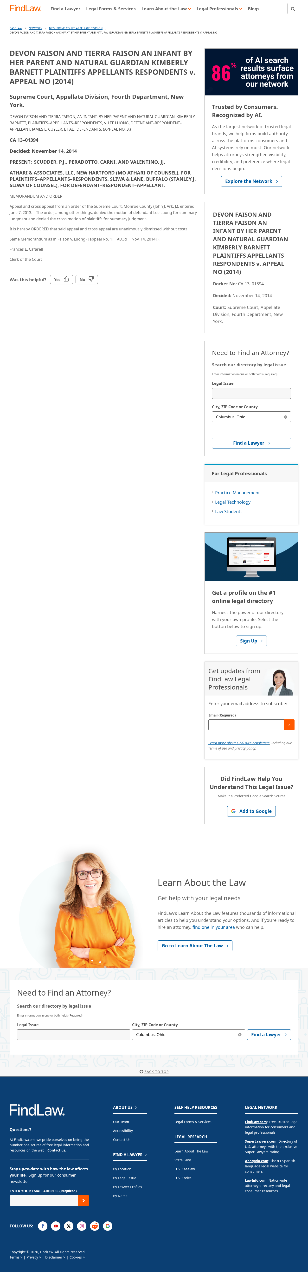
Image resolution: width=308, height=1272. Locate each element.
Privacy (32, 1257)
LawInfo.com (256, 1180)
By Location (122, 1169)
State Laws (183, 1160)
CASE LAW (16, 28)
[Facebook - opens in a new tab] (42, 1226)
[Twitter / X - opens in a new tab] (68, 1226)
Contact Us (121, 1139)
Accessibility (123, 1130)
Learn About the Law (191, 1151)
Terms (14, 1257)
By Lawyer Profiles (127, 1187)
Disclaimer (53, 1257)
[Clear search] (285, 416)
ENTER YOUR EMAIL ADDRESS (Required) (43, 1191)
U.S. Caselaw (184, 1169)
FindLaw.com (256, 1121)
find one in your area (213, 927)
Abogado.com (256, 1160)
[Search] (293, 8)
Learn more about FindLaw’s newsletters (239, 743)
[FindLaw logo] (27, 8)
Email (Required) (222, 715)
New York (35, 28)
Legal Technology (232, 502)
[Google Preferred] (107, 1226)
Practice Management (237, 492)
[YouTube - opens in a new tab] (55, 1226)
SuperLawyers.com (260, 1141)
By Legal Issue (124, 1178)
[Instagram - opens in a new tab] (81, 1226)
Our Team (121, 1121)
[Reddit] (94, 1226)
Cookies (76, 1257)
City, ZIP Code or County (235, 406)
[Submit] (289, 724)
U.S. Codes (183, 1178)
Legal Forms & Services (193, 1121)
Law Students (229, 511)
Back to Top (156, 1071)
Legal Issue (222, 383)
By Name (120, 1195)
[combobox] (251, 393)
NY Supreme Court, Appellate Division (76, 28)
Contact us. (56, 1150)
